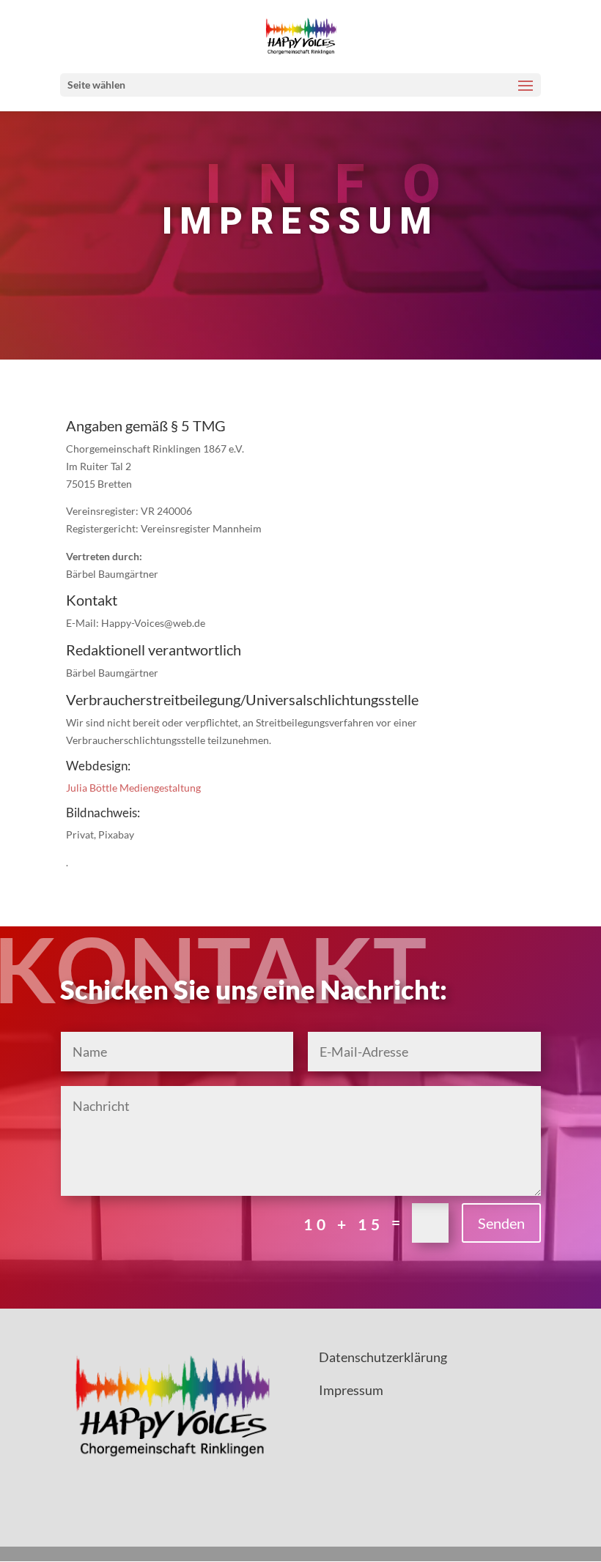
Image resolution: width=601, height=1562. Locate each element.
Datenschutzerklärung (383, 1357)
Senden (501, 1223)
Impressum (351, 1390)
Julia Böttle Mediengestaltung (133, 787)
